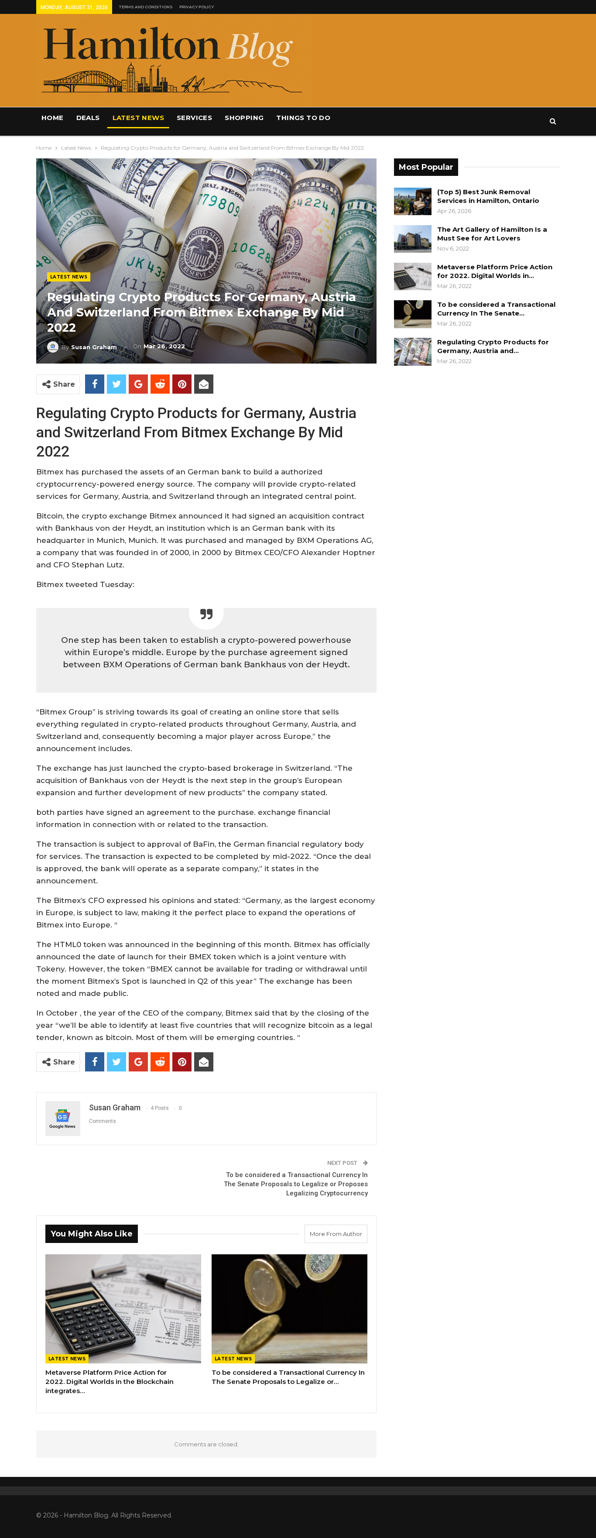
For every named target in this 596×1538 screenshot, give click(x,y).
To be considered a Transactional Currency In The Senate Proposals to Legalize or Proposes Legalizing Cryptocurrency (296, 1184)
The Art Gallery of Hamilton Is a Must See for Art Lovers (492, 233)
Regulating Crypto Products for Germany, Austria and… (493, 346)
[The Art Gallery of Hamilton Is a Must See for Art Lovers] (413, 239)
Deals (88, 117)
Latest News (138, 117)
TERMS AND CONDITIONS (146, 6)
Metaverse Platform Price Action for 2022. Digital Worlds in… (494, 271)
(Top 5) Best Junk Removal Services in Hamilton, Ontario (488, 196)
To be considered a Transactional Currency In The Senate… (496, 308)
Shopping (244, 117)
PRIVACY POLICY (196, 6)
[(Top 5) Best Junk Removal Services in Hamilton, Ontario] (413, 202)
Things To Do (303, 117)
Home (52, 117)
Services (194, 117)
